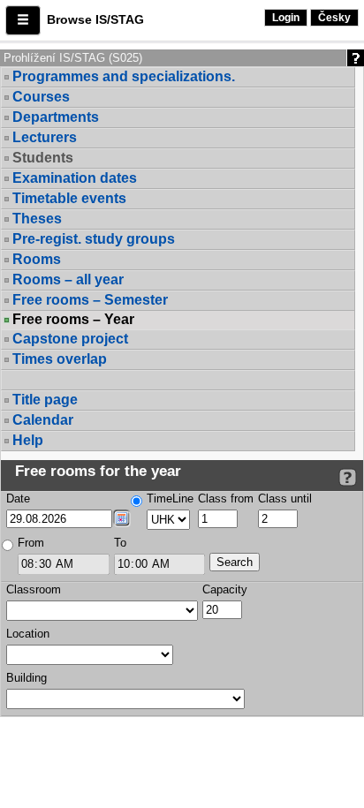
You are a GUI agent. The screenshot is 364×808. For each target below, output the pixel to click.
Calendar (42, 419)
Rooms (36, 259)
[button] (23, 20)
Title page (45, 399)
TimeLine (170, 498)
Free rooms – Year (73, 320)
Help (27, 440)
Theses (37, 218)
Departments (55, 117)
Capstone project (70, 338)
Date (18, 498)
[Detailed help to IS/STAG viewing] (347, 477)
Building (26, 677)
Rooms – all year (68, 279)
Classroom (33, 589)
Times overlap (59, 358)
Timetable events (69, 198)
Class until (285, 498)
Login (286, 17)
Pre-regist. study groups (93, 238)
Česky (334, 17)
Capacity (224, 589)
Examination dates (74, 177)
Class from (226, 498)
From (31, 542)
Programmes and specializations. (123, 76)
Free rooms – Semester (90, 299)
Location (27, 633)
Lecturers (44, 137)
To (120, 542)
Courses (41, 96)
